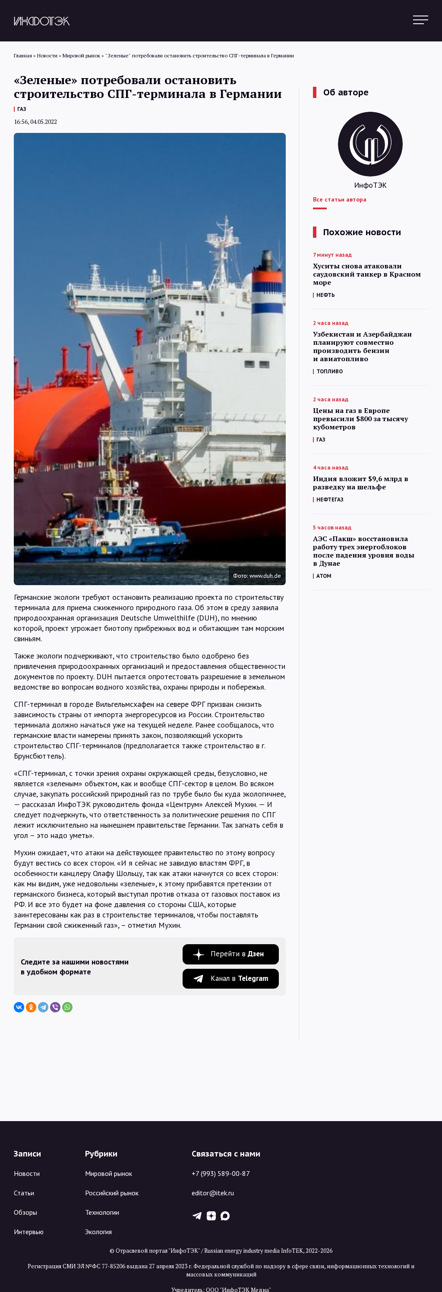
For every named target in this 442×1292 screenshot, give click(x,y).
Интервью (29, 1231)
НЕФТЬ (325, 295)
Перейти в (237, 953)
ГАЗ (21, 109)
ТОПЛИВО (329, 371)
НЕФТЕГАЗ (330, 499)
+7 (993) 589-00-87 (221, 1173)
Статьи (24, 1192)
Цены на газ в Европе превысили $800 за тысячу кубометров (360, 419)
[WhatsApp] (67, 1007)
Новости (27, 1173)
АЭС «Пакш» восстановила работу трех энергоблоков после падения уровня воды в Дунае (363, 551)
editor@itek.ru (213, 1192)
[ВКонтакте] (19, 1007)
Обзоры (25, 1212)
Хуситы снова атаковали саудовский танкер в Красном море (367, 274)
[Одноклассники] (31, 1007)
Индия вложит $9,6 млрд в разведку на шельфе (360, 483)
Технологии (102, 1212)
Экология (98, 1231)
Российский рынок (112, 1192)
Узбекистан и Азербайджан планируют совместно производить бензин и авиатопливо (362, 346)
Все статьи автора (339, 199)
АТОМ (324, 576)
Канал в (239, 978)
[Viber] (55, 1007)
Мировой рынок (108, 1173)
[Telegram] (43, 1007)
